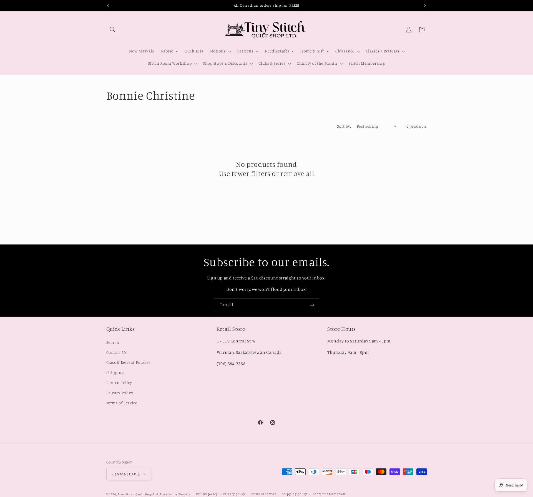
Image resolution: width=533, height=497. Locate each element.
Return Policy (119, 382)
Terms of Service (121, 402)
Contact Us (116, 352)
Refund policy (207, 494)
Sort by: (344, 126)
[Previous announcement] (108, 5)
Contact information (329, 494)
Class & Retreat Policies (128, 362)
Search (112, 342)
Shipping (115, 372)
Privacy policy (234, 494)
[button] (112, 29)
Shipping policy (294, 494)
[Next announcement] (425, 5)
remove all (297, 173)
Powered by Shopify (175, 494)
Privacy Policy (119, 392)
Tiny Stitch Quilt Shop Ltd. (138, 494)
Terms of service (263, 494)
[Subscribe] (312, 305)
